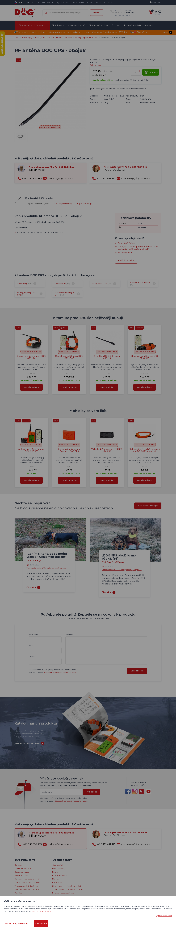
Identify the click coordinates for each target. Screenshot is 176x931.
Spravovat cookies (164, 916)
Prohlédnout (88, 86)
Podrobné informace (41, 911)
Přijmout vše (41, 923)
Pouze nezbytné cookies (16, 923)
